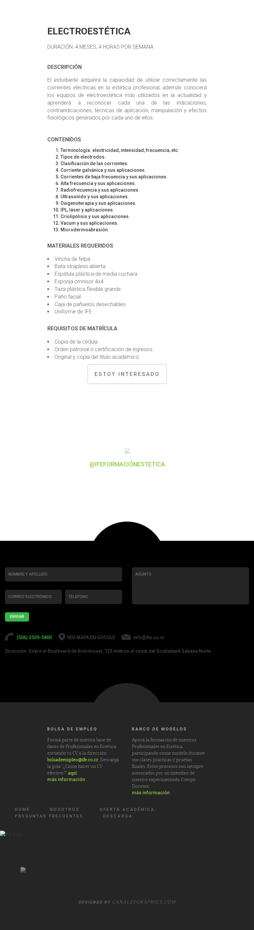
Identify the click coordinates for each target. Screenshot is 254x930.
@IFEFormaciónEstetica (127, 464)
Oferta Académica (127, 809)
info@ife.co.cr (149, 637)
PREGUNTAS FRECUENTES (49, 816)
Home (22, 809)
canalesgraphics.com (144, 902)
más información (66, 779)
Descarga (118, 816)
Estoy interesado (127, 374)
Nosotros (65, 809)
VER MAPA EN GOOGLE (91, 637)
